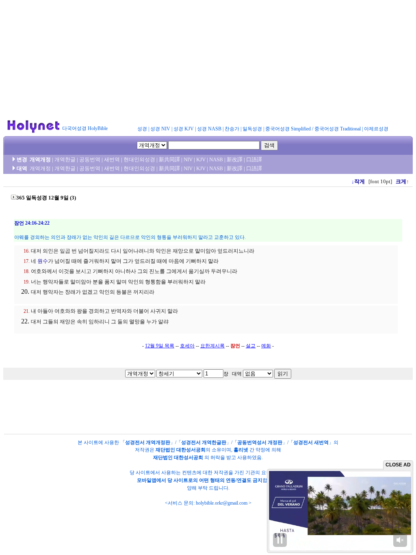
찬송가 (232, 129)
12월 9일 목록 (159, 346)
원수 (42, 261)
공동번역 (89, 159)
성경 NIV (160, 129)
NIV (188, 159)
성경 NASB (209, 129)
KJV (201, 159)
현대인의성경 (139, 159)
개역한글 (65, 159)
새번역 (112, 159)
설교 (251, 346)
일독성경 (252, 129)
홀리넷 (241, 450)
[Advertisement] (208, 60)
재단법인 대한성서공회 (181, 450)
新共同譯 (169, 159)
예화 (266, 346)
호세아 (187, 346)
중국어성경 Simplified (288, 129)
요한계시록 (212, 346)
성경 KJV (183, 129)
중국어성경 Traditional (337, 129)
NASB (216, 159)
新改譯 (235, 159)
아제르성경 (376, 129)
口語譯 (254, 159)
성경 (142, 129)
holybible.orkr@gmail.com (221, 503)
